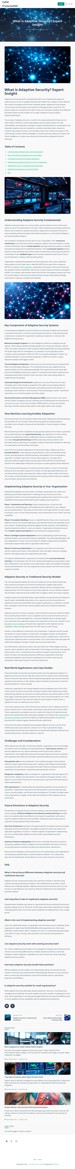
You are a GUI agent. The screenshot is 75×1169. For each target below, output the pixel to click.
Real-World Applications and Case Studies (23, 169)
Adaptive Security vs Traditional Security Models (25, 166)
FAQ (9, 173)
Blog (35, 1159)
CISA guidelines (26, 267)
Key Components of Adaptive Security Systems (25, 155)
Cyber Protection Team (33, 29)
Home (39, 1159)
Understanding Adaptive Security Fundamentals (25, 152)
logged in (16, 1131)
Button (61, 4)
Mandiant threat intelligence (15, 624)
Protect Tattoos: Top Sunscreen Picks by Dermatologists (26, 1107)
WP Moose (55, 1164)
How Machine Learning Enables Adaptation (24, 159)
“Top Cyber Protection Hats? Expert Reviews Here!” (24, 1077)
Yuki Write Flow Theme (36, 1164)
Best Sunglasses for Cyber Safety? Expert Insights (24, 1047)
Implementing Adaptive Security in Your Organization (27, 162)
